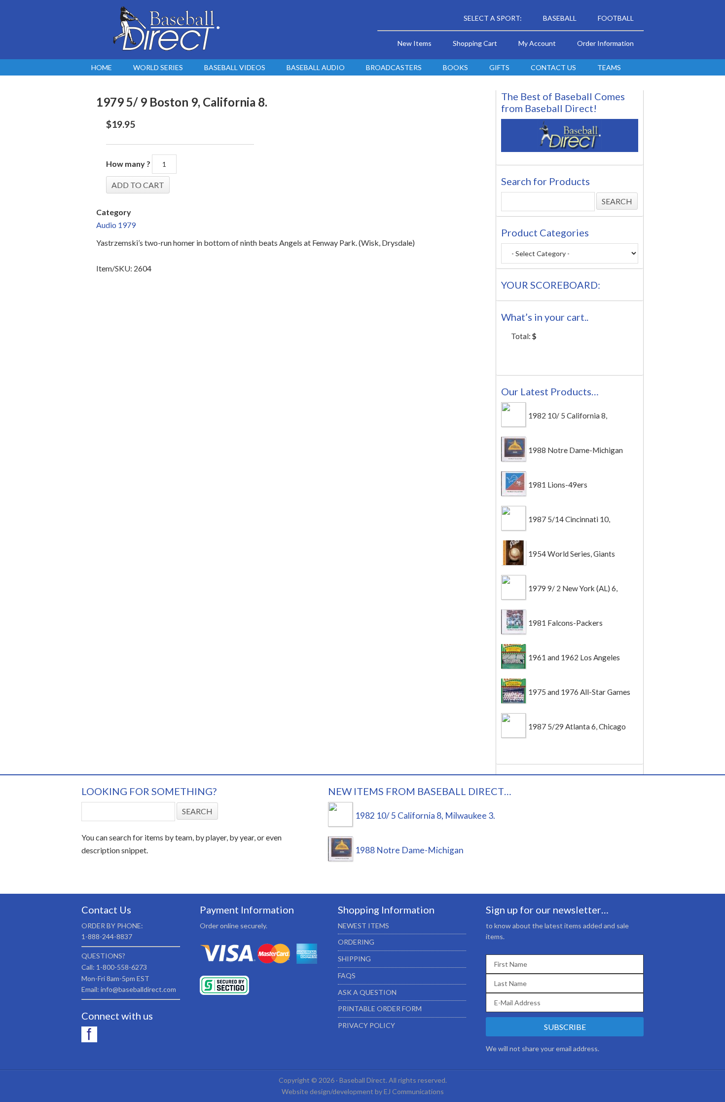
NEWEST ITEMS (363, 925)
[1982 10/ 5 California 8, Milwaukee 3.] (513, 423)
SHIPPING (354, 958)
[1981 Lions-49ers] (513, 493)
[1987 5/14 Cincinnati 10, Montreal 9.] (513, 527)
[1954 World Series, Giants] (513, 562)
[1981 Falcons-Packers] (513, 631)
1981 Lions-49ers (557, 484)
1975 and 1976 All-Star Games (579, 691)
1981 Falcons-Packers (565, 622)
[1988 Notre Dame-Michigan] (513, 458)
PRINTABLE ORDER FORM (380, 1008)
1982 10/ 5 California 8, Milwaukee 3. (425, 815)
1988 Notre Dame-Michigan (575, 450)
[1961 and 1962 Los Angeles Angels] (513, 665)
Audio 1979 (116, 224)
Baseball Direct (165, 29)
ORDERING (356, 942)
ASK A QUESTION (367, 992)
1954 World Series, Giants (571, 553)
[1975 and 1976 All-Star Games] (513, 700)
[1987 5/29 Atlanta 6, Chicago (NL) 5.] (513, 734)
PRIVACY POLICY (366, 1025)
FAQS (347, 975)
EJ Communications (414, 1091)
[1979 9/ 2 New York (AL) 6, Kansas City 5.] (513, 596)
